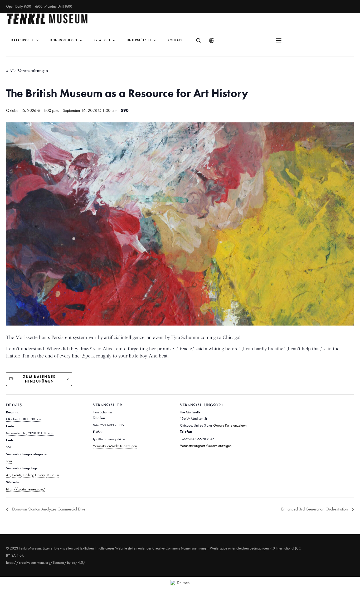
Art (8, 475)
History (40, 475)
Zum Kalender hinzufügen (39, 379)
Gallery (28, 475)
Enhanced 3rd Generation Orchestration (315, 509)
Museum (52, 475)
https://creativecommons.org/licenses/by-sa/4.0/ (46, 562)
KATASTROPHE (22, 40)
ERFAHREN (102, 40)
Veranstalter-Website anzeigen (115, 446)
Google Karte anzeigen (230, 425)
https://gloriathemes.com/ (25, 489)
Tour (9, 461)
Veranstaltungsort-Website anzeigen (206, 445)
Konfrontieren (63, 40)
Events (16, 475)
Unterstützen (139, 40)
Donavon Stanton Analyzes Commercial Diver (49, 509)
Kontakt (175, 40)
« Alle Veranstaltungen (27, 70)
